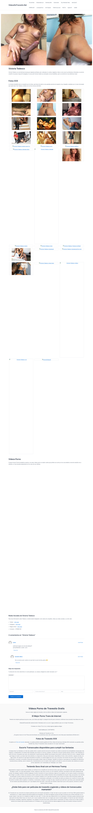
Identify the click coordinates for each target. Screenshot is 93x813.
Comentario (11, 675)
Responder (16, 650)
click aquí (16, 622)
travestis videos (19, 656)
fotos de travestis (20, 742)
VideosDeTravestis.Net (18, 5)
